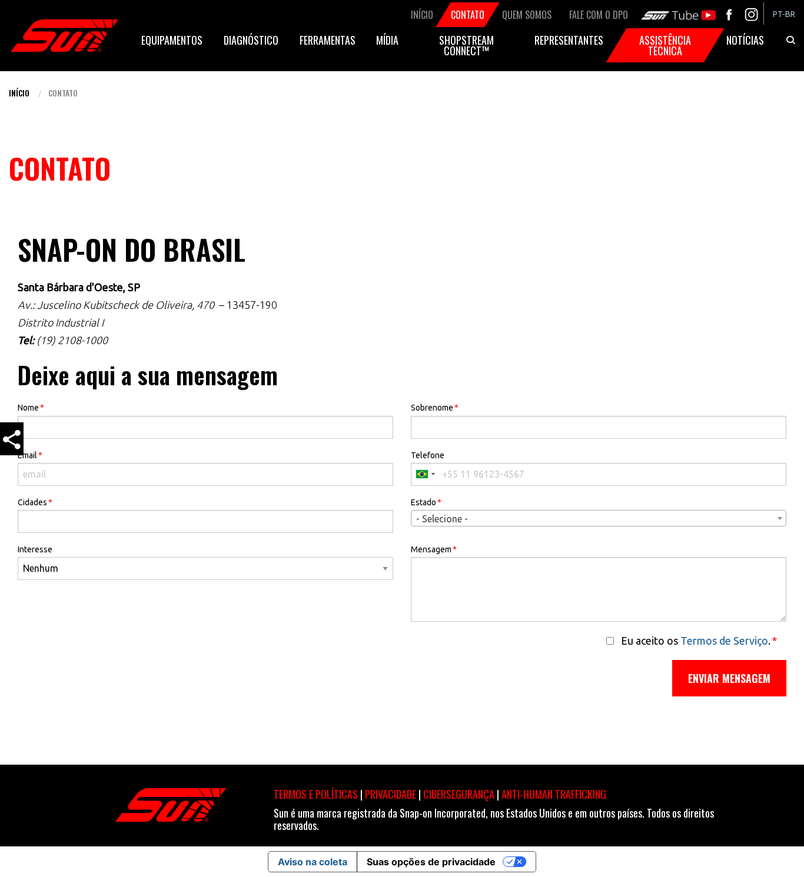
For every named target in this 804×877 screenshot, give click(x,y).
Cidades (35, 502)
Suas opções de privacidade (431, 862)
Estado (426, 502)
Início (19, 93)
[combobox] (598, 518)
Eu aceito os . (699, 640)
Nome (31, 407)
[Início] (64, 35)
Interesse (35, 549)
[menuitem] (784, 14)
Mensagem (434, 549)
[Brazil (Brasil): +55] (424, 474)
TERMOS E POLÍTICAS (316, 794)
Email (30, 455)
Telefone (427, 455)
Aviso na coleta (312, 862)
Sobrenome (435, 407)
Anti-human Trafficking (553, 794)
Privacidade (390, 794)
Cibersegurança (458, 794)
